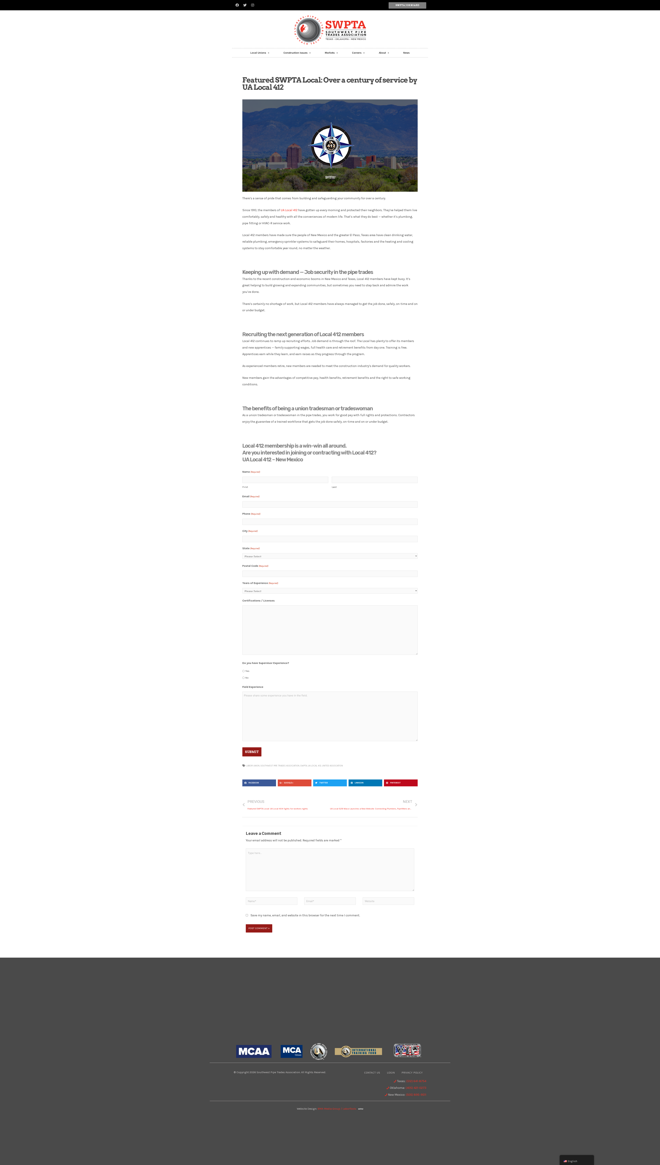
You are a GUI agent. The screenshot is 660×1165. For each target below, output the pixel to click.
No (247, 677)
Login (391, 1072)
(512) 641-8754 (416, 1081)
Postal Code (255, 565)
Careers (356, 52)
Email (251, 496)
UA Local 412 (289, 210)
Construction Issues (295, 52)
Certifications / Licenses (258, 600)
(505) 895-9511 (416, 1095)
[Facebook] (237, 5)
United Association (332, 765)
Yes (247, 671)
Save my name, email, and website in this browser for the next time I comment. (305, 915)
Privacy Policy (412, 1072)
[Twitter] (244, 5)
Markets (330, 52)
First (245, 487)
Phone (251, 513)
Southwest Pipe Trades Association (279, 765)
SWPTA (303, 765)
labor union (253, 765)
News (406, 52)
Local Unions (258, 52)
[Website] (388, 902)
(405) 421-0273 (416, 1088)
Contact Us (372, 1072)
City (250, 531)
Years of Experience (260, 583)
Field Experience (252, 687)
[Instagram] (252, 5)
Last (334, 487)
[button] (407, 5)
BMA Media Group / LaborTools (338, 1108)
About (382, 52)
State (251, 548)
